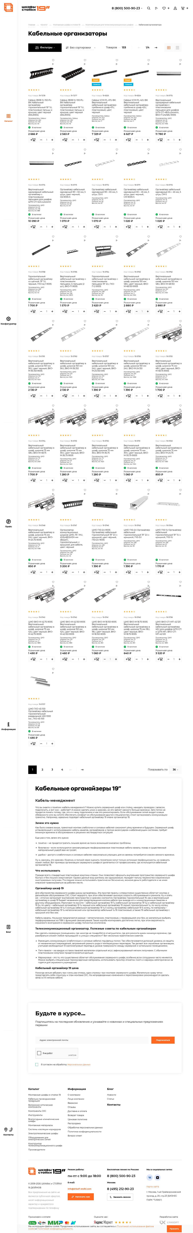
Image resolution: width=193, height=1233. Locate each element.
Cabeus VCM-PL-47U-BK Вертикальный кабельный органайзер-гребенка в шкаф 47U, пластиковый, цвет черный (104, 106)
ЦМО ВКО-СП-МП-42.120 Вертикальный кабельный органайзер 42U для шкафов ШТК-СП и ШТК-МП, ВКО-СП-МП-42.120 (169, 628)
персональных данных (78, 1064)
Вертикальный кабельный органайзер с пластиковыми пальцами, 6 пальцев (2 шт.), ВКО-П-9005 (73, 281)
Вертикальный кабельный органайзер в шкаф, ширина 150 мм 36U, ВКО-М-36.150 (73, 365)
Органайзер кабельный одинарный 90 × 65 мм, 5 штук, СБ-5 (104, 192)
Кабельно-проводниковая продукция (41, 1100)
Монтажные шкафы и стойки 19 (44, 1095)
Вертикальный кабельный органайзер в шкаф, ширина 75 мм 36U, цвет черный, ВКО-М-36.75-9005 (73, 450)
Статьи (110, 1099)
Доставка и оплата (77, 1111)
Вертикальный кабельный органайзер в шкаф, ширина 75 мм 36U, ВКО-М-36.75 (105, 449)
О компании (74, 1095)
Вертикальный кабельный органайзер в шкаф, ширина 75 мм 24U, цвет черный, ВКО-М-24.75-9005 (41, 535)
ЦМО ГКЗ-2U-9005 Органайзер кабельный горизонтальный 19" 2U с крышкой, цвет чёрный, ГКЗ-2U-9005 (104, 535)
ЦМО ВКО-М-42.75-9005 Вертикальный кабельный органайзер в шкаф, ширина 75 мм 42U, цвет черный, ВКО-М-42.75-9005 (41, 628)
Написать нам (82, 1196)
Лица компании (76, 1099)
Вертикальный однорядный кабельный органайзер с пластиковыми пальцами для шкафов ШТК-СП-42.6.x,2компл (40, 195)
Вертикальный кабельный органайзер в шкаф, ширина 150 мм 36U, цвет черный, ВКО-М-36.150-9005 (41, 366)
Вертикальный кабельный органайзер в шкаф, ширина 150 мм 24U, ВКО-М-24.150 (137, 365)
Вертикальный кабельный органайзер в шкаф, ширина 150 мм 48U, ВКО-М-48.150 (169, 280)
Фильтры (46, 47)
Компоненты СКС (37, 1111)
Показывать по (158, 769)
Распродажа (74, 1123)
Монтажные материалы (40, 1125)
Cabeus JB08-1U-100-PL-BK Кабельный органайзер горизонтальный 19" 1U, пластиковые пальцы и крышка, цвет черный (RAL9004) (72, 107)
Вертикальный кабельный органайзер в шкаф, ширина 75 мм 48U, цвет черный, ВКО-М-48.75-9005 (169, 366)
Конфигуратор (8, 324)
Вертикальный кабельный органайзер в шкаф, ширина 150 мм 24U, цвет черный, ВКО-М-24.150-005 (105, 366)
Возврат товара (76, 1115)
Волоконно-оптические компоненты (40, 1106)
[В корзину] (33, 140)
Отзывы (72, 1107)
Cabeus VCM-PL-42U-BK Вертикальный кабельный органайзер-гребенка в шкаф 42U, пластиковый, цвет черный (136, 106)
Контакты (8, 1132)
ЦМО (170, 118)
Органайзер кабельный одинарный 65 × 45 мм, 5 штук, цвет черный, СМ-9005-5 (136, 193)
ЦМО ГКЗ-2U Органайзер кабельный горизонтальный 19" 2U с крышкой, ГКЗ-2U (137, 534)
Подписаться (163, 1040)
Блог (8, 932)
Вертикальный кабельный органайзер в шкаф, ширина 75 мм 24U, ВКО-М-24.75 (169, 449)
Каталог (8, 121)
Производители (36, 1149)
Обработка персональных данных (85, 1127)
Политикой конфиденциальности (55, 1229)
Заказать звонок (122, 1197)
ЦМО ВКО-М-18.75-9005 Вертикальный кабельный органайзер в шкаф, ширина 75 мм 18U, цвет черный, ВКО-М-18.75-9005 (137, 628)
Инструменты (35, 1115)
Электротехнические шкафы (43, 1133)
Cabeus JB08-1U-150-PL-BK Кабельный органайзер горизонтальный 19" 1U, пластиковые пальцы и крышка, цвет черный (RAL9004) (40, 107)
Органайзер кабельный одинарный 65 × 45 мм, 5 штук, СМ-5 (168, 192)
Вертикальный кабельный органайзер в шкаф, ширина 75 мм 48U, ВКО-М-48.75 (41, 449)
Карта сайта (153, 1186)
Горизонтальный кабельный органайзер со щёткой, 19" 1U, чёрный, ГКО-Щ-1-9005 (40, 280)
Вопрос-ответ (75, 1135)
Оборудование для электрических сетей (39, 1138)
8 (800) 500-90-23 (126, 8)
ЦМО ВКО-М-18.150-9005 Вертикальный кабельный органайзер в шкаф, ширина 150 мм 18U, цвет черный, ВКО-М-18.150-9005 (105, 628)
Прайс (8, 526)
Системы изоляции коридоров (44, 1129)
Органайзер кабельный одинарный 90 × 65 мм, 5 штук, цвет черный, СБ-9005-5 (73, 193)
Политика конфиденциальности (84, 1131)
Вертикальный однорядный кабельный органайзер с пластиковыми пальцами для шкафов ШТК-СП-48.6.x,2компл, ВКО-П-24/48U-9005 (168, 107)
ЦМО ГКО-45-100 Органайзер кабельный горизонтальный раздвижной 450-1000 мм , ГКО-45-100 (40, 714)
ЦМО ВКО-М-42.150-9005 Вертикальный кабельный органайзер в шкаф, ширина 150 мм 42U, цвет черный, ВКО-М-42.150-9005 (73, 628)
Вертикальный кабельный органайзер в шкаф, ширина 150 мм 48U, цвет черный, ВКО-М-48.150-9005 (137, 281)
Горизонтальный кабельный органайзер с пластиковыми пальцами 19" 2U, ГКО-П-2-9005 (105, 281)
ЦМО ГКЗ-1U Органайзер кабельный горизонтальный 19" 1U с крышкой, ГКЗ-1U (168, 534)
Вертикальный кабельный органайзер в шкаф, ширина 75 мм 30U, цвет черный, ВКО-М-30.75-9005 (137, 450)
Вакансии (73, 1103)
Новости (111, 1095)
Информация (77, 1089)
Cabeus (43, 118)
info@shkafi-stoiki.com (79, 1189)
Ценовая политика (77, 1119)
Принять (174, 1229)
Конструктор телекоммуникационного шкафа (45, 1144)
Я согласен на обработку (65, 1064)
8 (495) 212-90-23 (120, 1189)
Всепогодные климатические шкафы (43, 1120)
